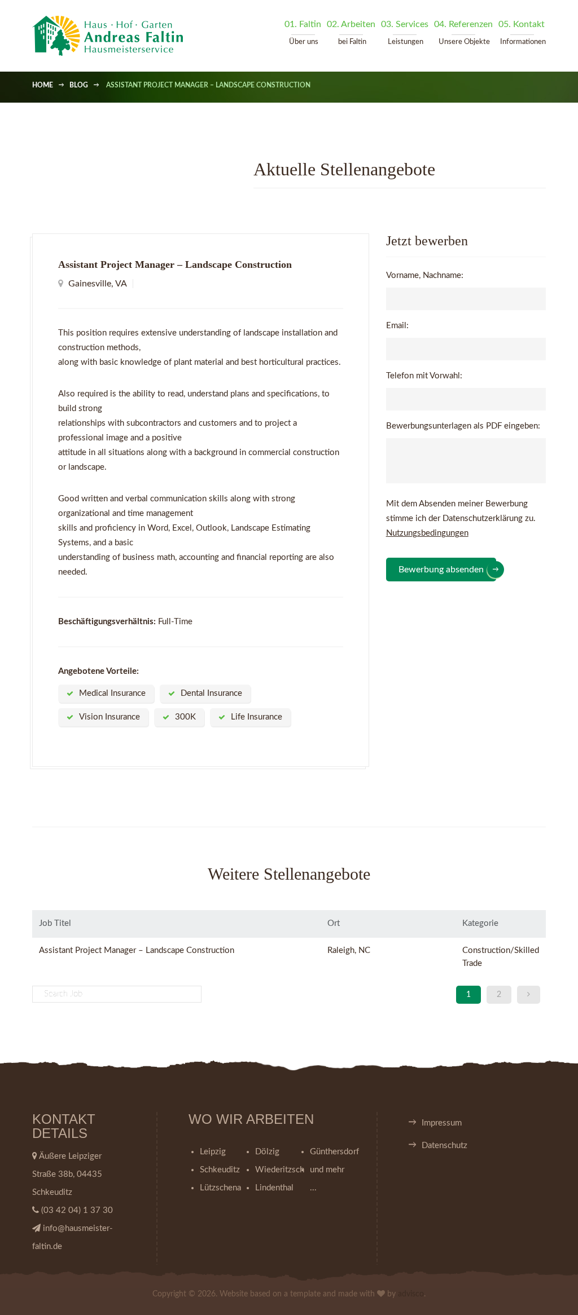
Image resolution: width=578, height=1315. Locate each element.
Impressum (442, 1123)
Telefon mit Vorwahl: (424, 376)
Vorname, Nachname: (424, 275)
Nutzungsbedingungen (427, 533)
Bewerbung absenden (441, 569)
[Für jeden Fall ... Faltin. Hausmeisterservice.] (110, 36)
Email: (397, 325)
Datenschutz (444, 1145)
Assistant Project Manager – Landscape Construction (136, 950)
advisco (411, 1294)
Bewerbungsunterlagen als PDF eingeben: (463, 426)
